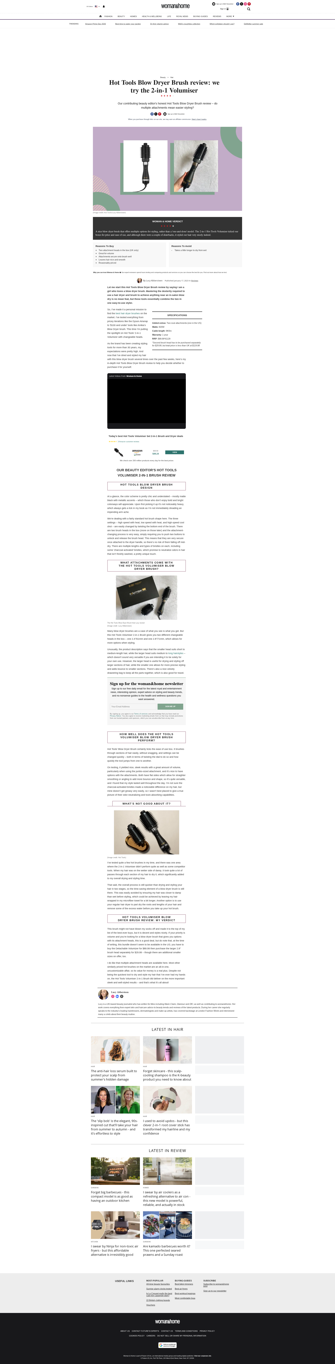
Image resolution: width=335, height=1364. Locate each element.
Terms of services (141, 714)
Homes (133, 16)
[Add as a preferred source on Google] (167, 1345)
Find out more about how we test (215, 272)
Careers (151, 1336)
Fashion (108, 16)
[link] (118, 452)
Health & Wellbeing (152, 16)
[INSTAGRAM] (113, 996)
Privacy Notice (115, 716)
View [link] (174, 452)
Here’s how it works (199, 119)
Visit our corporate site (202, 1356)
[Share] (152, 114)
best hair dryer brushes (128, 313)
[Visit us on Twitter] (241, 3)
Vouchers (150, 1305)
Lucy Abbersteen (154, 280)
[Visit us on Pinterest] (249, 3)
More (229, 16)
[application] (146, 401)
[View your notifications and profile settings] (103, 6)
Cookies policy (136, 1336)
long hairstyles (175, 653)
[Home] (100, 17)
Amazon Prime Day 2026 (95, 24)
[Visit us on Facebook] (237, 3)
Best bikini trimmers (184, 1284)
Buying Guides (200, 16)
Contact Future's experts (145, 1331)
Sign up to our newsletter (214, 1291)
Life (169, 16)
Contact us (167, 1331)
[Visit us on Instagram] (245, 3)
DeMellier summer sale (253, 24)
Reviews (217, 16)
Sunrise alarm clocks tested (159, 1289)
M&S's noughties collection (189, 24)
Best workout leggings (185, 1293)
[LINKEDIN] (118, 996)
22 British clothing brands (158, 1300)
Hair (171, 77)
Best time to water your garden (128, 24)
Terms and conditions (186, 1331)
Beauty (121, 16)
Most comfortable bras (185, 1298)
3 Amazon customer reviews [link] (128, 441)
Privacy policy (207, 1331)
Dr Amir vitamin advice (159, 24)
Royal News (182, 16)
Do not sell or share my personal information (181, 1336)
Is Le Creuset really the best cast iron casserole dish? (159, 1294)
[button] (146, 452)
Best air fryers (181, 1289)
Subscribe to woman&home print (216, 1285)
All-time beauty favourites (158, 1284)
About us (125, 1331)
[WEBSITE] (122, 996)
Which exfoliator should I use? (222, 24)
